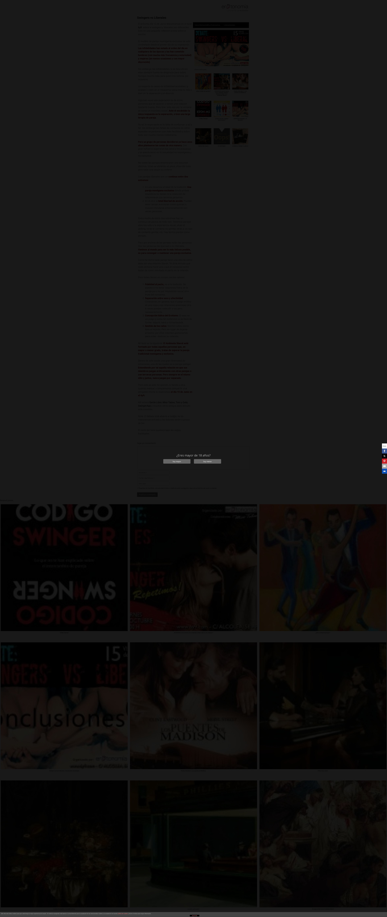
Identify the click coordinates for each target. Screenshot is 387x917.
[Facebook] (384, 451)
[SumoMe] (384, 471)
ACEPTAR (194, 915)
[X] (384, 456)
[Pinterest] (384, 461)
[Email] (384, 466)
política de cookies (123, 913)
